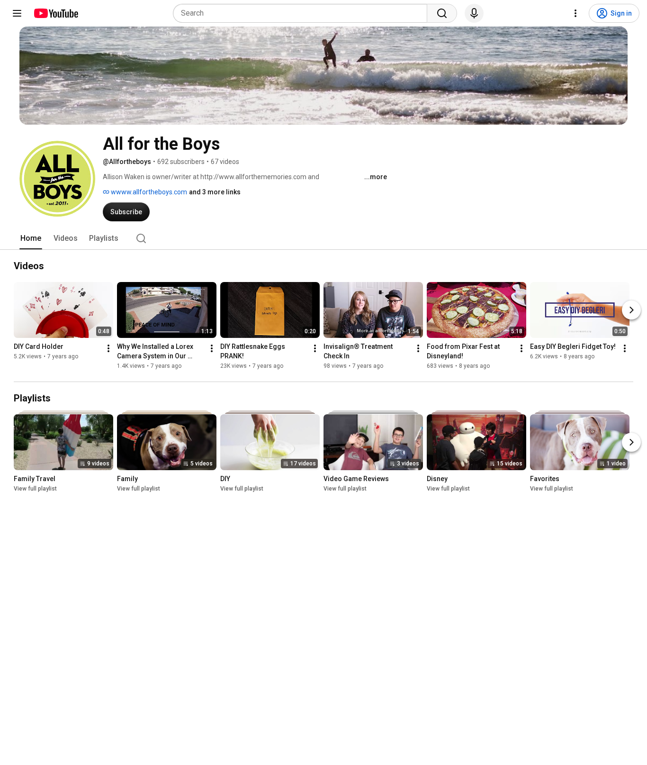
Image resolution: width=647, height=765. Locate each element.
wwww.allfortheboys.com (148, 192)
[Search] (442, 13)
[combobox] (303, 13)
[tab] (30, 238)
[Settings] (575, 13)
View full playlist (35, 488)
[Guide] (17, 13)
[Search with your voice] (474, 13)
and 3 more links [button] (215, 192)
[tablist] (323, 238)
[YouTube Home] (56, 13)
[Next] (631, 310)
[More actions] (108, 348)
